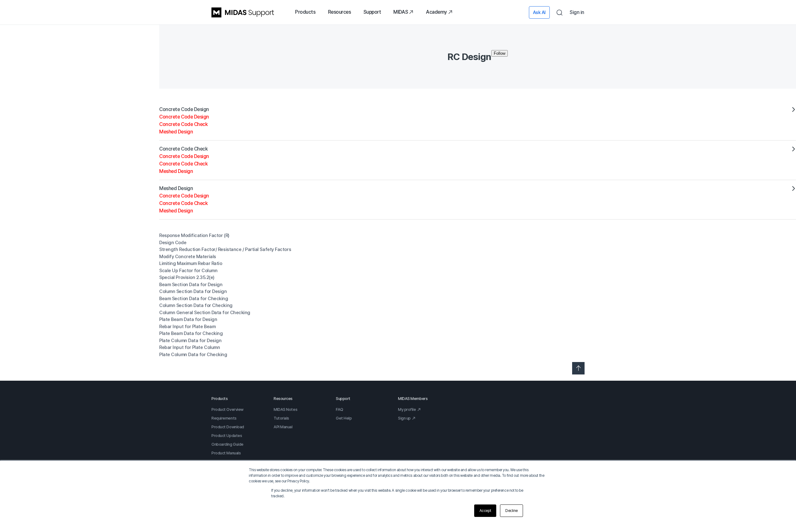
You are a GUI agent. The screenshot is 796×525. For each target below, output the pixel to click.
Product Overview (227, 409)
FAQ (339, 409)
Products (305, 12)
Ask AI (539, 12)
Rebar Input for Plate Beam (187, 326)
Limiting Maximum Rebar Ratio (190, 263)
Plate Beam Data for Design (188, 319)
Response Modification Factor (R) (194, 235)
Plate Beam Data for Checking (191, 333)
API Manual (283, 427)
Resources (339, 12)
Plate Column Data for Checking (193, 354)
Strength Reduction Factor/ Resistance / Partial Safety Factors (225, 249)
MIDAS (400, 12)
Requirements (224, 418)
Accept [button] (485, 511)
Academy (436, 12)
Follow (499, 53)
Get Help (344, 418)
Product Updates (226, 435)
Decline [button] (511, 511)
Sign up (404, 418)
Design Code (172, 242)
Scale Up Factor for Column (188, 270)
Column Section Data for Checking (196, 305)
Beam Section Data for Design (190, 284)
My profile (407, 409)
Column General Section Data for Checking (204, 312)
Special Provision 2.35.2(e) (187, 277)
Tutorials (281, 418)
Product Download (227, 427)
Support (372, 12)
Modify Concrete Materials (187, 256)
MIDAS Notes (285, 409)
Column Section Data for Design (193, 291)
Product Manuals (226, 453)
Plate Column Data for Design (190, 340)
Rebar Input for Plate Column (189, 347)
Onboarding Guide (227, 444)
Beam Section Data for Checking (193, 298)
